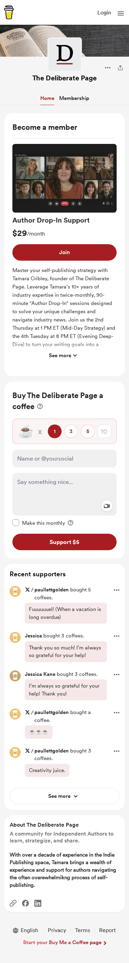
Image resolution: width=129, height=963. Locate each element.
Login (104, 12)
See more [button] (60, 355)
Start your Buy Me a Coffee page (62, 942)
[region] (64, 244)
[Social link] (13, 903)
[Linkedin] (37, 903)
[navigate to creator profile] (64, 54)
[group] (64, 253)
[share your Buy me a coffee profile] (120, 67)
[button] (121, 13)
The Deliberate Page (64, 78)
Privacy (57, 930)
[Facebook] (25, 903)
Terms (82, 930)
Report (107, 930)
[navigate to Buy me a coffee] (9, 12)
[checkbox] (38, 522)
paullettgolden (51, 590)
